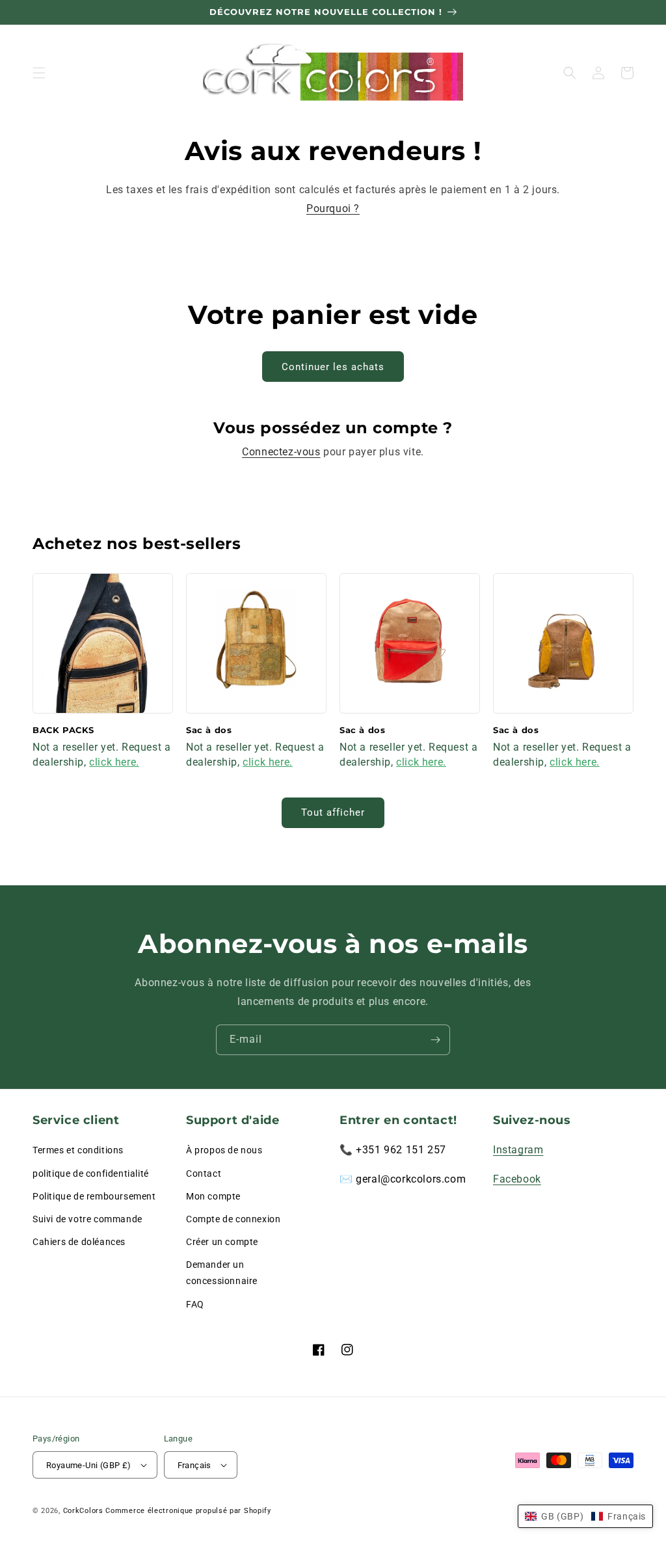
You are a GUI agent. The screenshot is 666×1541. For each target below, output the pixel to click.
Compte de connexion (233, 1219)
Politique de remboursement (94, 1196)
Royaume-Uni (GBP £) (88, 1465)
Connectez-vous (281, 452)
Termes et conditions (78, 1150)
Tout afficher (333, 812)
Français (194, 1465)
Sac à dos (209, 730)
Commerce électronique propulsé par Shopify (188, 1511)
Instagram (518, 1150)
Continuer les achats (333, 367)
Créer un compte (222, 1242)
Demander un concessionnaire (222, 1272)
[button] (39, 73)
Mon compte (213, 1196)
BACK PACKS (63, 730)
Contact (203, 1173)
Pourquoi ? (333, 208)
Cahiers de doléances (79, 1242)
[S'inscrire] (435, 1040)
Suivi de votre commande (87, 1219)
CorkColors (83, 1511)
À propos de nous (224, 1150)
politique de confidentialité (91, 1173)
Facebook (517, 1179)
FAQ (195, 1304)
